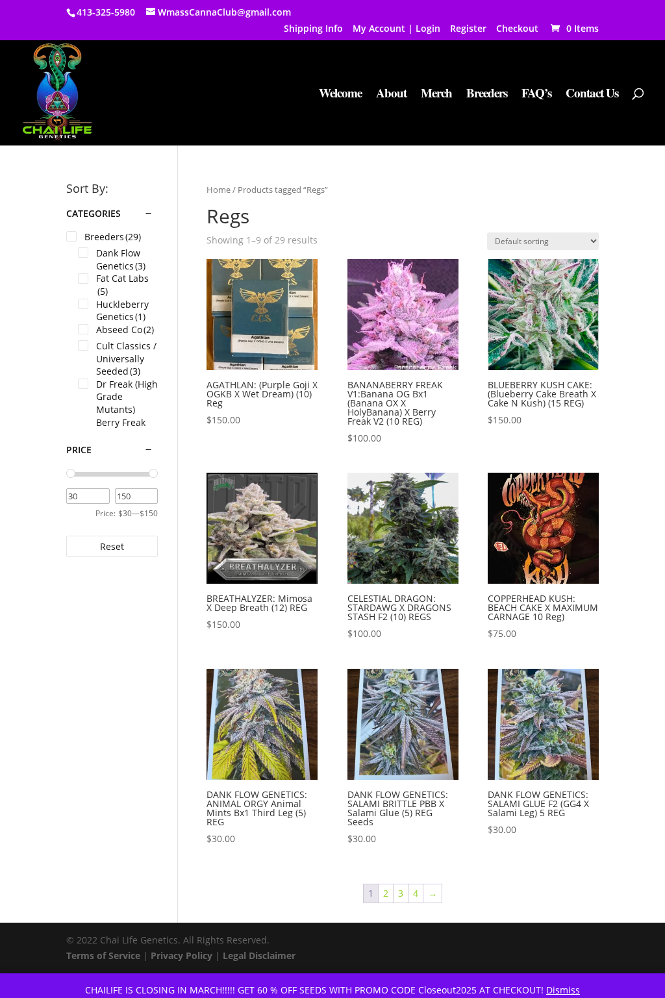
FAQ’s (536, 94)
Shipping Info (313, 29)
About (391, 94)
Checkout (517, 29)
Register (468, 29)
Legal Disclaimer (259, 955)
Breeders (486, 94)
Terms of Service (103, 955)
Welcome (340, 94)
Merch (436, 94)
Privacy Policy (181, 955)
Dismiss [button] (563, 990)
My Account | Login (396, 29)
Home (219, 189)
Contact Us (592, 94)
